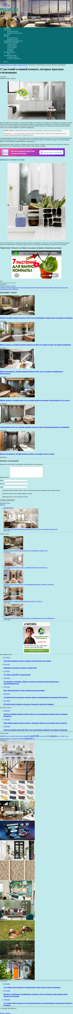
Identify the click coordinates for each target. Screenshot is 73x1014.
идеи (31, 736)
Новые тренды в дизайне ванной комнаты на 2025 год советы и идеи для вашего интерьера (35, 345)
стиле (18, 738)
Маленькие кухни (12, 39)
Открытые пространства (13, 41)
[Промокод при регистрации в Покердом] (17, 839)
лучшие (63, 736)
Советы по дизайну (11, 42)
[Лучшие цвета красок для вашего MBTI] (17, 800)
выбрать (7, 736)
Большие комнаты (12, 31)
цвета (33, 738)
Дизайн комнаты (12, 45)
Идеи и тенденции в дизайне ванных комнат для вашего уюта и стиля (27, 454)
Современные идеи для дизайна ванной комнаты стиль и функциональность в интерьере (34, 427)
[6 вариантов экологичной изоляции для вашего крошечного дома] (17, 879)
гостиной (12, 736)
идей (36, 735)
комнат (47, 736)
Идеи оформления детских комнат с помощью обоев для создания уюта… (26, 567)
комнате (7, 283)
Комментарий (4, 477)
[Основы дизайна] (9, 25)
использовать (42, 736)
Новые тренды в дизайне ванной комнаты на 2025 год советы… (23, 601)
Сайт (1, 487)
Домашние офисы (12, 57)
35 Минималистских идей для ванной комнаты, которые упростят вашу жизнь (38, 130)
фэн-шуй (28, 738)
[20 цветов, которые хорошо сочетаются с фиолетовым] (17, 919)
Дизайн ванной (11, 44)
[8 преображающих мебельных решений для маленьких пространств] (17, 820)
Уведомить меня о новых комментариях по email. (17, 493)
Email (2, 483)
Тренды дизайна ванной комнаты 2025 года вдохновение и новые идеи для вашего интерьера (36, 318)
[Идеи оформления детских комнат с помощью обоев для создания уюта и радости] (13, 566)
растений (13, 283)
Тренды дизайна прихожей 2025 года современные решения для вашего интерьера (29, 584)
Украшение (10, 49)
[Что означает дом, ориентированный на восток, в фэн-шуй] (17, 959)
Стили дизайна (11, 47)
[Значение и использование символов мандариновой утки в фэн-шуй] (17, 939)
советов (7, 738)
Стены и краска (9, 52)
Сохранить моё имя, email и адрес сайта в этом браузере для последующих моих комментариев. (31, 490)
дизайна (26, 736)
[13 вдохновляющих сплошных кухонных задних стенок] (17, 760)
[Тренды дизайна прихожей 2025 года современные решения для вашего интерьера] (13, 583)
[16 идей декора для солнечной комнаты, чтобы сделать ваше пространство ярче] (17, 859)
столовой (22, 738)
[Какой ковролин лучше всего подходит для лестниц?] (17, 780)
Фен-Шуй (10, 50)
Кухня (6, 36)
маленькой (2, 738)
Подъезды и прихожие (14, 58)
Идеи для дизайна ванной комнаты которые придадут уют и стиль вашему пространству (30, 529)
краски (58, 736)
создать (11, 738)
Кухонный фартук (12, 37)
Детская (7, 34)
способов (15, 738)
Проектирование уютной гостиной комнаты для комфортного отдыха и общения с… (29, 618)
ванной (2, 283)
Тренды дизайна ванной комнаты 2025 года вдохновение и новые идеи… (26, 550)
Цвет (8, 53)
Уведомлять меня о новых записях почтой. (15, 497)
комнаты (53, 736)
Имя (2, 480)
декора (17, 736)
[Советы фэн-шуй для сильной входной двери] (17, 979)
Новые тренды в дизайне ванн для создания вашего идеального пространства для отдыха (35, 400)
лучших (66, 736)
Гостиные (7, 29)
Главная (2, 65)
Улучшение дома (10, 55)
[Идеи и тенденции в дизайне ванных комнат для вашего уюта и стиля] (17, 450)
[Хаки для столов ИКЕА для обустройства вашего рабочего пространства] (17, 899)
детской (21, 736)
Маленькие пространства (14, 33)
